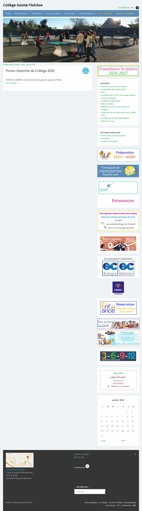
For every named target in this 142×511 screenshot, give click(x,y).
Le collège (103, 502)
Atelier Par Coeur (108, 121)
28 (123, 431)
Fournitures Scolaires (118, 71)
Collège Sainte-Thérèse (23, 5)
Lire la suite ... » (13, 83)
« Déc (103, 440)
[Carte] (20, 467)
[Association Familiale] (118, 345)
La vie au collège (53, 13)
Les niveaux (110, 505)
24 (102, 431)
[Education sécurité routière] (118, 160)
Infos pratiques (20, 13)
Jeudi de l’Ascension (109, 141)
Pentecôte (105, 138)
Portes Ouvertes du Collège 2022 (30, 70)
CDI (118, 505)
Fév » (124, 440)
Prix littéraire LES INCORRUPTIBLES (115, 118)
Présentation (36, 13)
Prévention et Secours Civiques (114, 86)
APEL (134, 505)
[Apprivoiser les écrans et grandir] (118, 356)
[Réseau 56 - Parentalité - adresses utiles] (118, 324)
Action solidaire (107, 104)
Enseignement (130, 502)
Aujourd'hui (118, 373)
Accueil (8, 13)
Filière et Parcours (86, 13)
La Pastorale (126, 505)
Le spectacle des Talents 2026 (113, 89)
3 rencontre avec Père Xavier (113, 135)
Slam (103, 92)
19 (112, 426)
